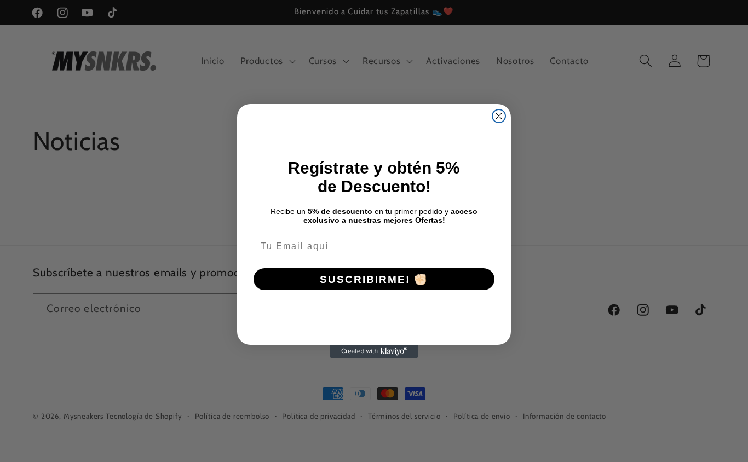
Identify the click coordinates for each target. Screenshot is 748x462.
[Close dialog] (498, 116)
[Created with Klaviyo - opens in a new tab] (374, 351)
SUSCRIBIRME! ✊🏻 (374, 279)
